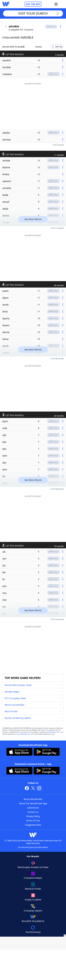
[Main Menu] (62, 4)
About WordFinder (33, 799)
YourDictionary (33, 932)
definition (51, 26)
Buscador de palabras (33, 921)
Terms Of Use (33, 820)
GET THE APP (33, 4)
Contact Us (33, 812)
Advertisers (33, 807)
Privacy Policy (33, 816)
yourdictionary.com (53, 732)
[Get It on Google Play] (47, 752)
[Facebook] (26, 788)
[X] (33, 788)
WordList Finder (33, 888)
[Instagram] (39, 788)
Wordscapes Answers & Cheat (33, 867)
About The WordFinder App (33, 803)
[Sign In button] (56, 4)
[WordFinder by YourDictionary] (6, 4)
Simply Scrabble (33, 899)
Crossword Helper (33, 877)
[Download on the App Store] (19, 752)
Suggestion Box (33, 824)
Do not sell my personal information (33, 847)
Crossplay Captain (33, 910)
